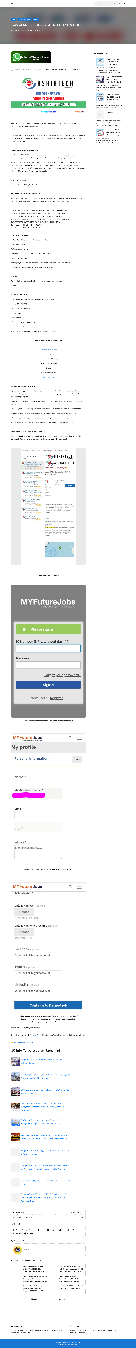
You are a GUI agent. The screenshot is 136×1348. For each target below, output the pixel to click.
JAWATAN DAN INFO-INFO (71, 1342)
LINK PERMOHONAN (48, 350)
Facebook (62, 1299)
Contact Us (109, 112)
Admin (15, 30)
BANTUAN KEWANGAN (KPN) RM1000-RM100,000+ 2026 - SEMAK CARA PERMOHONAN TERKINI (33, 1269)
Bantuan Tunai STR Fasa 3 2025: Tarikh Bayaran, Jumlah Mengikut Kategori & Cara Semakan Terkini (113, 62)
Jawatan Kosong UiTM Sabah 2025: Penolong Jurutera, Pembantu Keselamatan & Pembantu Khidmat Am (35, 1279)
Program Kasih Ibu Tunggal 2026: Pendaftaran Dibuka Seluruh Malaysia (45, 1152)
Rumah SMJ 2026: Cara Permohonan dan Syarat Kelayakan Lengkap (114, 132)
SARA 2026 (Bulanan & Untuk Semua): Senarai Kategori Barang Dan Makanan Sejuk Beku (42, 1122)
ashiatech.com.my (48, 377)
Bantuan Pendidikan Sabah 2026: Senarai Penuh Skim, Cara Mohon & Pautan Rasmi (114, 97)
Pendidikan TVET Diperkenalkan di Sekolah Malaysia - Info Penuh (71, 1287)
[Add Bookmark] (41, 30)
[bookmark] (124, 3)
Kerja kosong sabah (24, 19)
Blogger (34, 1299)
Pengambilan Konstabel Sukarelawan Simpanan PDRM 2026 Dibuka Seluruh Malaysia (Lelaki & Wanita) (46, 1167)
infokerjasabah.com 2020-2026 (68, 1345)
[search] (115, 3)
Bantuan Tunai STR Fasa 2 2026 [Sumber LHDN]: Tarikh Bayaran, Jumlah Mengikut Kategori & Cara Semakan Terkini (44, 1198)
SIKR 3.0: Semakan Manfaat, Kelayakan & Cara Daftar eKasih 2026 (45, 1092)
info (14, 19)
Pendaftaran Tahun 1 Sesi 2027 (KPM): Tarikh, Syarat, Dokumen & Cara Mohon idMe (45, 1076)
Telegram (33, 1035)
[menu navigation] (12, 3)
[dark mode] (120, 3)
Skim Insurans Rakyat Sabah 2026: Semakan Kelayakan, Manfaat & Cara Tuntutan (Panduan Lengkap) (42, 1107)
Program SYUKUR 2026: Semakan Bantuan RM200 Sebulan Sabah (44, 1061)
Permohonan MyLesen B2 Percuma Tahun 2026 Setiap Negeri (46, 1182)
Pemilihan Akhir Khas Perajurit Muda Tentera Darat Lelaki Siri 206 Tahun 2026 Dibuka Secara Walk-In (44, 1137)
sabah (36, 19)
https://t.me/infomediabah (24, 1042)
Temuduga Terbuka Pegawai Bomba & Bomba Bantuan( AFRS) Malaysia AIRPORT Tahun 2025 (34, 1288)
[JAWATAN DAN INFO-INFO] (28, 3)
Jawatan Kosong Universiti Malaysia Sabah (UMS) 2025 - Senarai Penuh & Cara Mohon (69, 1278)
